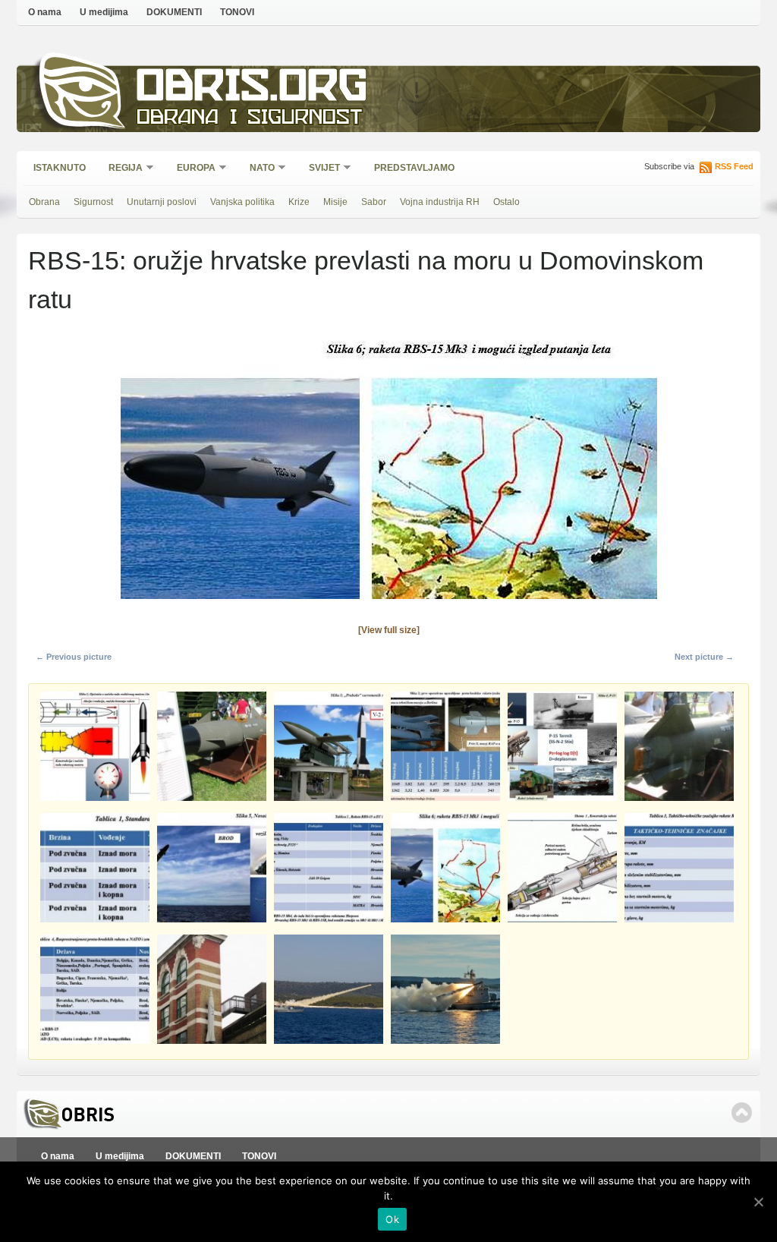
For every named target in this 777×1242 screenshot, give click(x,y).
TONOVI (237, 12)
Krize (299, 202)
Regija (121, 168)
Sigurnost (93, 202)
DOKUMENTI (174, 12)
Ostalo (506, 202)
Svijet (319, 168)
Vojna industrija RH (440, 202)
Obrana (44, 202)
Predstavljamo (414, 167)
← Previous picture (74, 656)
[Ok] (758, 1201)
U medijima (104, 12)
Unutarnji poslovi (162, 202)
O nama (44, 12)
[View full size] (389, 630)
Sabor (373, 202)
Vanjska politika (242, 202)
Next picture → (704, 656)
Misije (335, 202)
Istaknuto (59, 167)
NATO (257, 168)
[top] (741, 1112)
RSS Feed (734, 166)
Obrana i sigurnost (249, 119)
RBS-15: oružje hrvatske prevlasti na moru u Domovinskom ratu (365, 280)
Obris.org (252, 89)
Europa (191, 168)
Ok (392, 1219)
